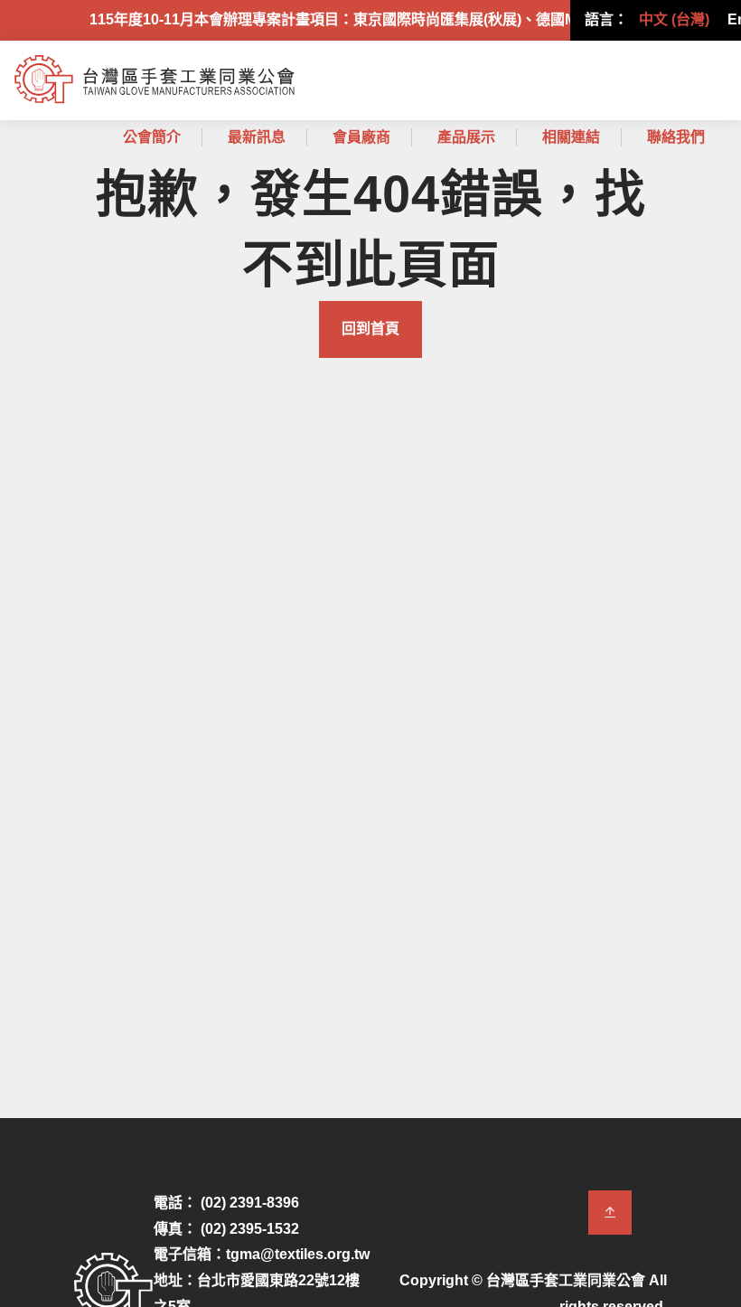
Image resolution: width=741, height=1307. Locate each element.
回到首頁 (370, 328)
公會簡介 (152, 137)
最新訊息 (257, 137)
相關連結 (571, 137)
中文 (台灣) (674, 19)
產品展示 (466, 137)
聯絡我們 (676, 137)
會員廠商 (361, 137)
